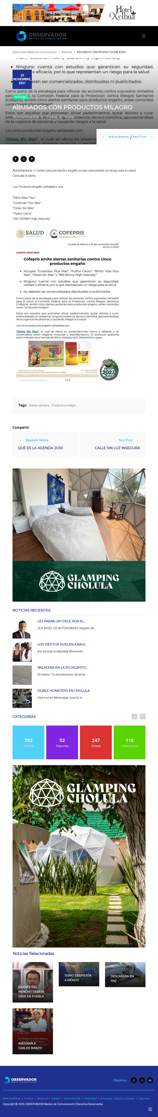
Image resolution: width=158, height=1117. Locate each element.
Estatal (56, 1098)
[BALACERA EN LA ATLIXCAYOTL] (22, 675)
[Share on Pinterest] (32, 159)
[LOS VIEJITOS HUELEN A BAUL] (22, 652)
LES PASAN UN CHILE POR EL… (62, 621)
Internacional (72, 1098)
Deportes (144, 1098)
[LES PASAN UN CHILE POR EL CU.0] (22, 629)
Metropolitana (11, 1098)
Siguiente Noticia (37, 440)
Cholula (28, 1098)
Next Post (139, 137)
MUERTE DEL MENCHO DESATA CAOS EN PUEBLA (31, 991)
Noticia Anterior (118, 137)
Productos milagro (63, 405)
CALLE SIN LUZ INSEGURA (117, 448)
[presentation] (134, 716)
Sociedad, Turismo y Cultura (117, 1098)
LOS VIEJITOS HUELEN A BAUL (62, 644)
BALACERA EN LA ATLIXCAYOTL (62, 667)
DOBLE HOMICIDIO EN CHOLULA (64, 691)
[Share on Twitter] (24, 159)
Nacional (21, 97)
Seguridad (90, 1098)
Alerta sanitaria (39, 405)
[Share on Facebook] (16, 159)
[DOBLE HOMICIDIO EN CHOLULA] (22, 698)
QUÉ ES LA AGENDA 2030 (40, 448)
